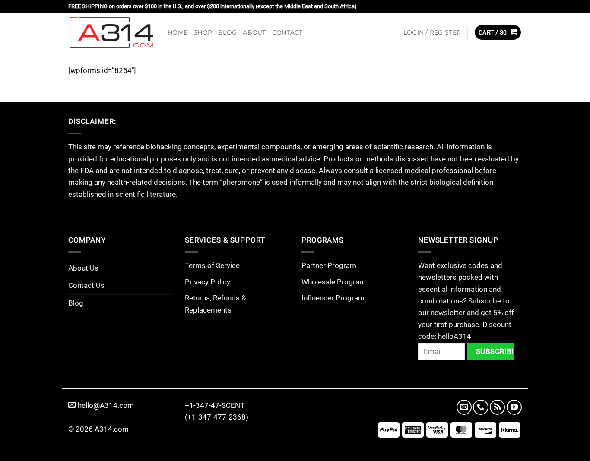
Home (177, 32)
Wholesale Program (333, 282)
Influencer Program (333, 298)
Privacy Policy (207, 282)
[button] (432, 32)
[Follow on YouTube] (514, 407)
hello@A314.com (106, 405)
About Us (83, 268)
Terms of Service (212, 265)
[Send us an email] (464, 407)
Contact (287, 32)
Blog (227, 32)
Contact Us (86, 285)
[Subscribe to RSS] (497, 407)
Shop (202, 32)
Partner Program (328, 265)
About (254, 32)
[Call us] (480, 407)
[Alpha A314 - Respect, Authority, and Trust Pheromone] (111, 32)
